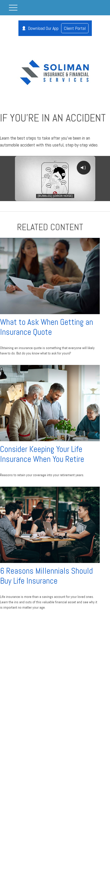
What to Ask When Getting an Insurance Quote (46, 327)
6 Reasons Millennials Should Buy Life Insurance (46, 576)
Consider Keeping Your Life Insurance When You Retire (42, 454)
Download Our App (57, 28)
